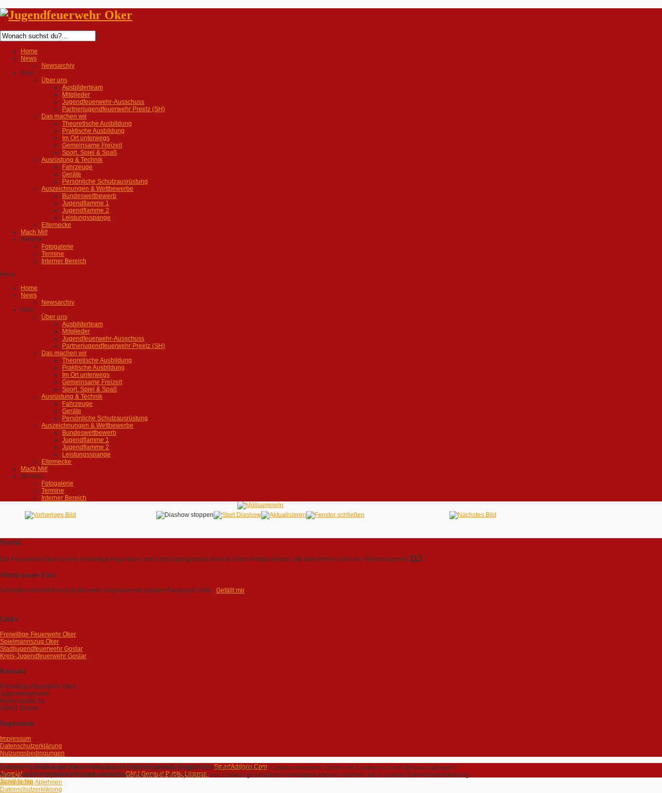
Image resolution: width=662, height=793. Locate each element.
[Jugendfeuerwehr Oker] (66, 15)
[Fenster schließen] (335, 514)
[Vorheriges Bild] (50, 514)
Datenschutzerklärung (31, 789)
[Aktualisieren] (283, 514)
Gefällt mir (230, 590)
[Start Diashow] (237, 514)
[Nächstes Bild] (472, 514)
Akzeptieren (17, 782)
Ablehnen (48, 782)
